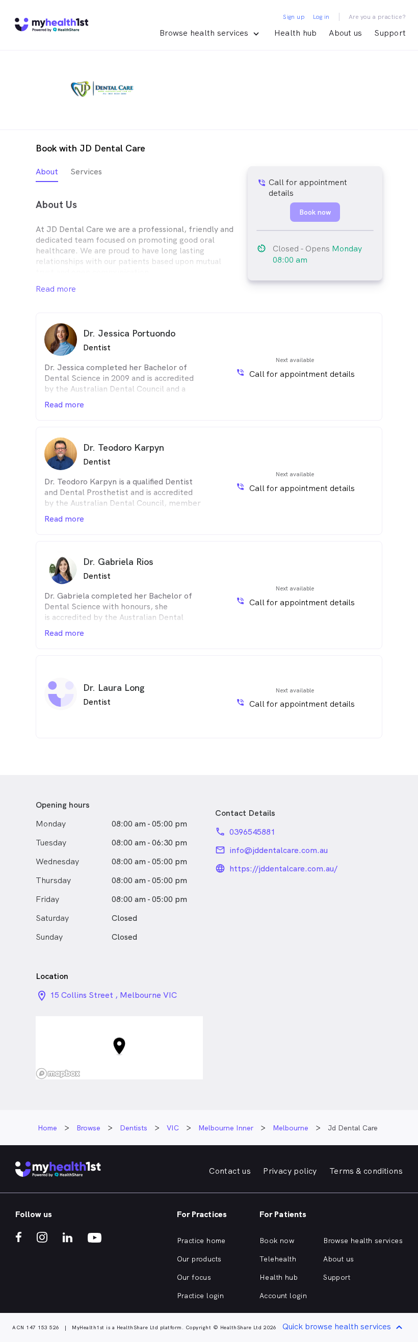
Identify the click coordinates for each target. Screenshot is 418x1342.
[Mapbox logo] (58, 1073)
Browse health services (363, 1240)
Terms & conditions (366, 1171)
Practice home (201, 1240)
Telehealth (277, 1258)
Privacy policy (290, 1171)
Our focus (194, 1277)
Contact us (230, 1171)
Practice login (200, 1295)
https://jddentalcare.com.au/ (283, 868)
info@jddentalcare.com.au (278, 850)
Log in (321, 17)
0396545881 (252, 832)
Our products (199, 1258)
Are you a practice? (377, 17)
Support (390, 33)
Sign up (294, 17)
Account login (283, 1295)
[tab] (47, 174)
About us (345, 33)
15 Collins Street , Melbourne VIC (113, 995)
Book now (276, 1240)
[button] (119, 1048)
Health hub (295, 33)
